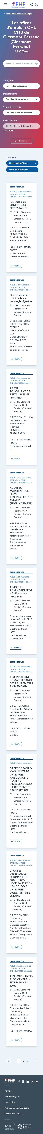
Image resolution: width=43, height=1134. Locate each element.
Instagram (23, 1081)
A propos (8, 1091)
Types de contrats (12, 107)
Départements (10, 94)
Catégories (8, 80)
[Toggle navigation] (5, 4)
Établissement (10, 120)
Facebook (19, 1081)
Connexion (37, 4)
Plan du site (10, 1102)
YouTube (37, 1081)
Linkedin (27, 1081)
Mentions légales (12, 1097)
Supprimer (8, 130)
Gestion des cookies (13, 1114)
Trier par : (11, 158)
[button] (21, 86)
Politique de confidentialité (17, 1108)
